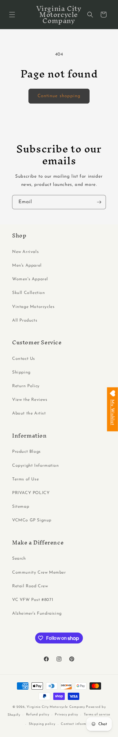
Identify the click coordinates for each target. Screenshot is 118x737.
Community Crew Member (39, 572)
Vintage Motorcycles (33, 307)
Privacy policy (66, 714)
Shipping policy (42, 724)
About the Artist (29, 413)
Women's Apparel (30, 279)
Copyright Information (35, 465)
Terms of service (97, 714)
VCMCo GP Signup (31, 520)
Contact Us (23, 359)
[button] (12, 14)
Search (19, 558)
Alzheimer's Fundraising (37, 613)
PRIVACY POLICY (31, 493)
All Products (24, 320)
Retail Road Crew (30, 586)
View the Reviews (30, 400)
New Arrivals (25, 252)
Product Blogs (26, 451)
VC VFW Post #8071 (32, 600)
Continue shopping (59, 96)
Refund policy (37, 714)
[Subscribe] (99, 202)
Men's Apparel (27, 265)
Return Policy (26, 386)
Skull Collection (28, 293)
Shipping (21, 372)
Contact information (78, 724)
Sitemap (20, 506)
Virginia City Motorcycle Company (56, 707)
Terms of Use (25, 479)
